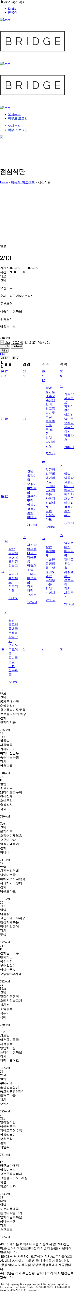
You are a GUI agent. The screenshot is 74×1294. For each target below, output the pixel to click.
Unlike (17, 346)
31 (6, 612)
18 (24, 463)
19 (43, 461)
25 (24, 537)
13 (61, 386)
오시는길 (14, 114)
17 (6, 496)
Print (4, 350)
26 (2, 371)
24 (6, 541)
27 (6, 371)
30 (61, 371)
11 (24, 418)
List (2, 354)
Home (4, 182)
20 (61, 466)
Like (5, 346)
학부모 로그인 (18, 118)
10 (6, 418)
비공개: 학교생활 (23, 182)
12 (43, 380)
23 (2, 571)
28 (24, 371)
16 (2, 496)
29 (43, 371)
